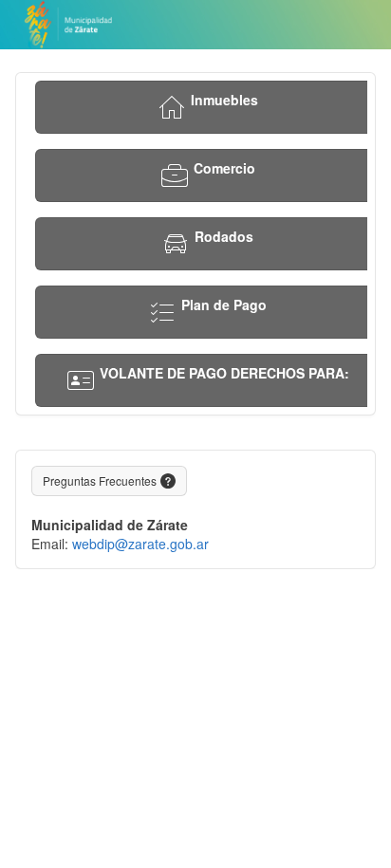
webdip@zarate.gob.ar (140, 543)
